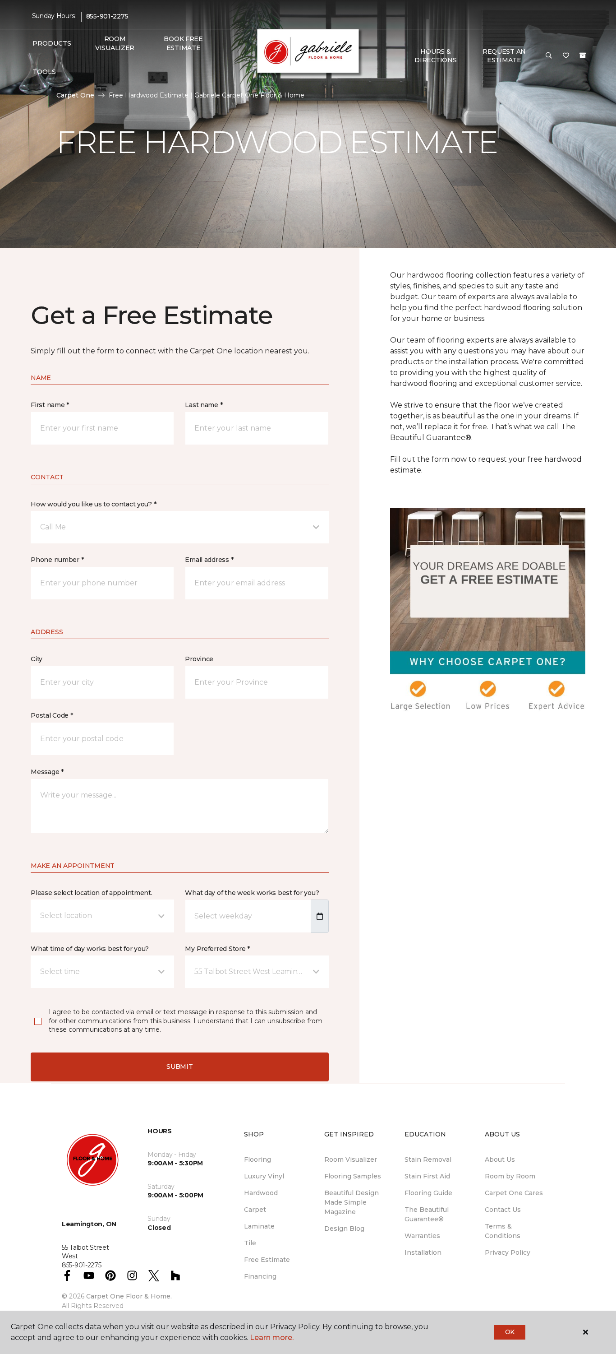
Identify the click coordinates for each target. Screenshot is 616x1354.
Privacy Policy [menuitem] (507, 1252)
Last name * (203, 405)
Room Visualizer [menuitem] (114, 43)
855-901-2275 (107, 16)
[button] (548, 56)
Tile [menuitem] (250, 1243)
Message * (47, 772)
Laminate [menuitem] (259, 1226)
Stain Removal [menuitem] (428, 1159)
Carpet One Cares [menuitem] (514, 1193)
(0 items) (582, 55)
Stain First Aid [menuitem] (427, 1176)
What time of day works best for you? (90, 949)
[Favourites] (566, 56)
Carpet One (75, 95)
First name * (50, 405)
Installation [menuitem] (423, 1252)
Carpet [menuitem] (255, 1210)
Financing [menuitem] (260, 1276)
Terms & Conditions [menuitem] (502, 1231)
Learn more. (272, 1337)
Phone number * (57, 559)
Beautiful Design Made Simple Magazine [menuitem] (351, 1202)
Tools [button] (44, 72)
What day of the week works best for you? (252, 893)
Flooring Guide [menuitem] (428, 1193)
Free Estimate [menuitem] (267, 1260)
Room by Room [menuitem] (510, 1176)
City (36, 659)
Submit (179, 1066)
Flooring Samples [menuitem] (352, 1176)
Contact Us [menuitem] (503, 1210)
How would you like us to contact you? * (93, 504)
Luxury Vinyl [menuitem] (264, 1176)
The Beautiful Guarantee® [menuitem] (427, 1214)
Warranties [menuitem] (422, 1236)
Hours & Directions (435, 56)
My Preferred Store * (217, 949)
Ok (510, 1332)
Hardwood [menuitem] (261, 1193)
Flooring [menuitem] (257, 1159)
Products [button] (51, 43)
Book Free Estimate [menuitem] (183, 43)
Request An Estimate (504, 56)
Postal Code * (52, 715)
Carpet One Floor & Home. (129, 1296)
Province (199, 659)
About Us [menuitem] (500, 1159)
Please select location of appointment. (91, 893)
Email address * (209, 559)
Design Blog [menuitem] (344, 1228)
